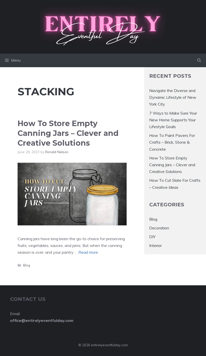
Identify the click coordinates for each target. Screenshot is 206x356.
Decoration (159, 227)
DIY (152, 236)
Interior (155, 245)
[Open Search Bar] (199, 60)
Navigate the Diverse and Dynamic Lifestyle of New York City (172, 97)
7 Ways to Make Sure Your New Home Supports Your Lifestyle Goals (173, 120)
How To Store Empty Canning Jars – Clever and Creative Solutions (68, 133)
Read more (88, 252)
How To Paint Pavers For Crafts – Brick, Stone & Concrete (172, 142)
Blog (26, 265)
